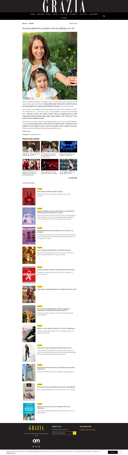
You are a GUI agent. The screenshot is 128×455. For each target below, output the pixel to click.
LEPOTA (55, 14)
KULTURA (64, 14)
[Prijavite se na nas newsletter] (74, 433)
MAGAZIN (40, 14)
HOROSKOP (93, 14)
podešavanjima (10, 453)
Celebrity (73, 14)
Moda (48, 14)
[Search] (104, 16)
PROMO (31, 23)
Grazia (24, 23)
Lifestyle (83, 14)
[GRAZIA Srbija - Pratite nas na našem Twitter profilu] (36, 446)
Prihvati (112, 452)
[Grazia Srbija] (64, 6)
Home (32, 14)
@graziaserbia (91, 430)
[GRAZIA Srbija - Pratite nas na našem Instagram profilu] (39, 446)
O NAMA (64, 18)
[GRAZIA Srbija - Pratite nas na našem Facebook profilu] (33, 446)
